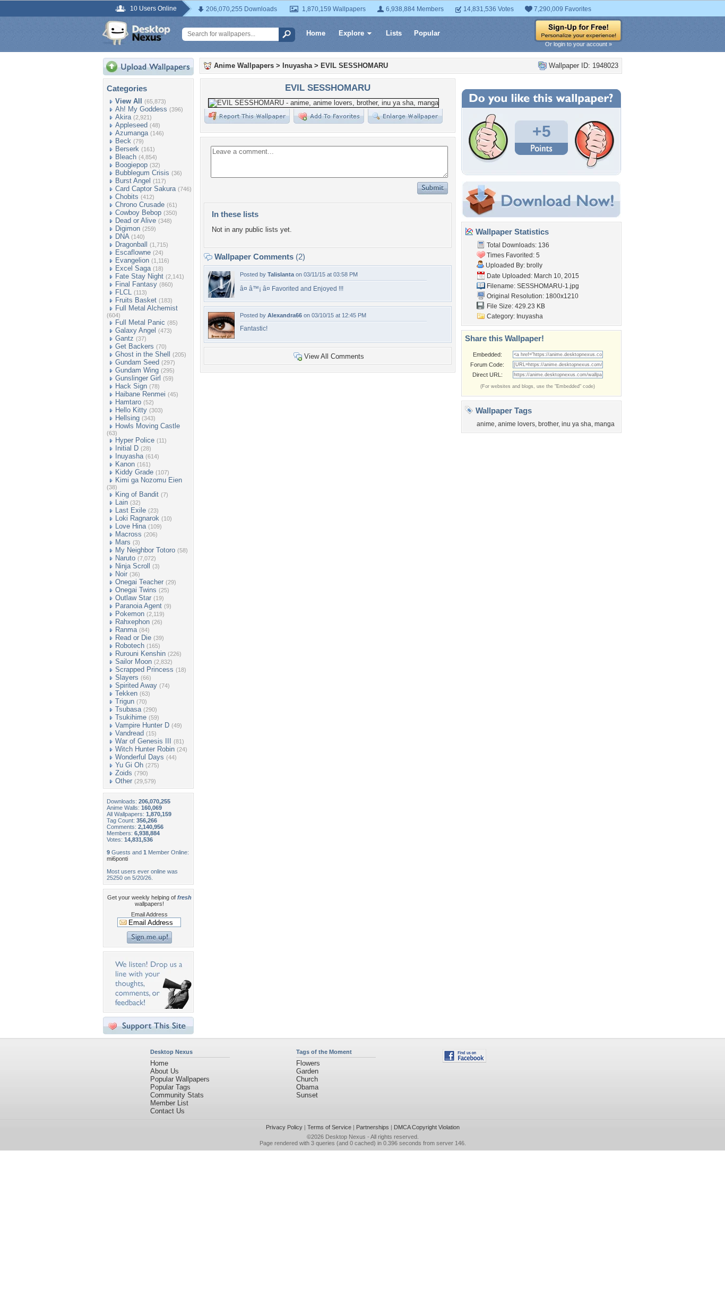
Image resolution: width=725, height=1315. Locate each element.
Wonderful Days (139, 757)
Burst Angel (133, 181)
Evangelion (132, 260)
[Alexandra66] (221, 336)
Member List (169, 1103)
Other (123, 781)
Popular (427, 33)
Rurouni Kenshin (140, 654)
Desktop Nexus (345, 1137)
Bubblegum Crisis (142, 173)
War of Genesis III (143, 741)
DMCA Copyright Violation (427, 1127)
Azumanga (131, 133)
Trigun (124, 701)
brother (548, 424)
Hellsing (127, 418)
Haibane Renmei (140, 394)
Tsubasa (128, 709)
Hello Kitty (131, 410)
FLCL (123, 292)
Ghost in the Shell (142, 354)
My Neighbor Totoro (145, 550)
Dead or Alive (135, 220)
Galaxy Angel (135, 330)
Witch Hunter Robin (145, 749)
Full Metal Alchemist (146, 308)
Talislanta (280, 274)
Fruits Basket (136, 300)
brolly (534, 265)
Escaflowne (133, 252)
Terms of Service (329, 1127)
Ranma (126, 630)
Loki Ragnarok (137, 518)
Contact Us (167, 1111)
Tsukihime (130, 717)
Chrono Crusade (140, 205)
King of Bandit (137, 494)
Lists (394, 33)
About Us (164, 1071)
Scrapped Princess (144, 669)
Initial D (127, 448)
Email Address (149, 914)
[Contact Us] (151, 1006)
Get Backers (134, 346)
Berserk (127, 149)
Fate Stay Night (139, 276)
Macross (128, 534)
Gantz (124, 338)
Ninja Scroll (132, 566)
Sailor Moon (133, 661)
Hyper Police (134, 440)
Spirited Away (136, 685)
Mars (123, 542)
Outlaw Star (133, 598)
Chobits (127, 197)
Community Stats (177, 1095)
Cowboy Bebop (138, 213)
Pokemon (129, 614)
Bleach (125, 157)
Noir (121, 574)
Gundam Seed (137, 362)
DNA (122, 236)
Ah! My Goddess (141, 109)
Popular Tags (170, 1087)
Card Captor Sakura (145, 189)
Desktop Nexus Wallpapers (136, 33)
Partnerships (372, 1127)
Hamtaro (128, 402)
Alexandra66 (284, 315)
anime (486, 424)
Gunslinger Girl (138, 378)
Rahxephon (132, 622)
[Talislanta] (221, 295)
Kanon (125, 464)
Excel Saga (133, 268)
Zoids (123, 773)
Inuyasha (129, 456)
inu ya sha (576, 424)
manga (604, 424)
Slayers (127, 677)
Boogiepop (131, 165)
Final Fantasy (136, 284)
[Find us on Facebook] (464, 1060)
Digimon (127, 228)
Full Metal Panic (140, 322)
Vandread (129, 733)
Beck (123, 141)
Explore (351, 33)
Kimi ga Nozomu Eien (148, 480)
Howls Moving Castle (147, 426)
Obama (307, 1087)
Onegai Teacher (139, 582)
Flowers (308, 1063)
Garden (307, 1071)
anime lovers (516, 424)
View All (128, 101)
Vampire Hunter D (142, 725)
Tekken (126, 693)
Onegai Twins (136, 590)
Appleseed (131, 125)
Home (315, 33)
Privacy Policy (284, 1127)
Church (307, 1079)
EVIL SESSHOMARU (354, 66)
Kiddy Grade (134, 472)
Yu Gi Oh (129, 765)
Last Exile (130, 510)
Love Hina (130, 526)
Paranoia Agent (138, 606)
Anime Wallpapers (244, 66)
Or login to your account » (578, 44)
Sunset (307, 1095)
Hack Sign (131, 386)
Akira (123, 117)
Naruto (125, 558)
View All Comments (334, 356)
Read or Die (133, 638)
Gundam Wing (137, 370)
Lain (121, 502)
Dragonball (131, 244)
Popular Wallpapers (180, 1079)
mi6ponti (117, 858)
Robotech (129, 646)
